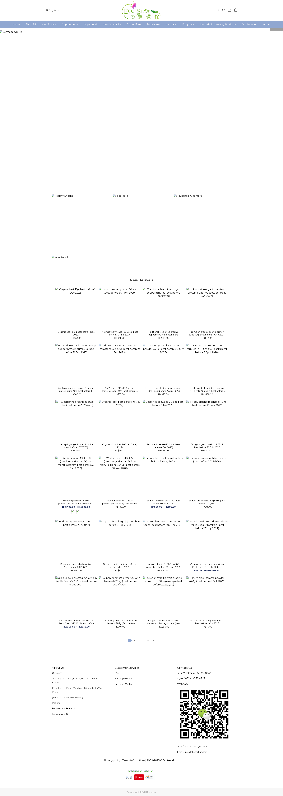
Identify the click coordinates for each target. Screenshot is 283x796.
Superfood (90, 24)
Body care (188, 24)
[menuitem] (130, 640)
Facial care (153, 24)
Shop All (31, 24)
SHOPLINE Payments (147, 792)
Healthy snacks (112, 24)
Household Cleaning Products (218, 24)
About (267, 24)
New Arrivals (49, 24)
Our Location (249, 24)
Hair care (171, 24)
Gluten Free (134, 24)
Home (16, 24)
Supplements (70, 24)
